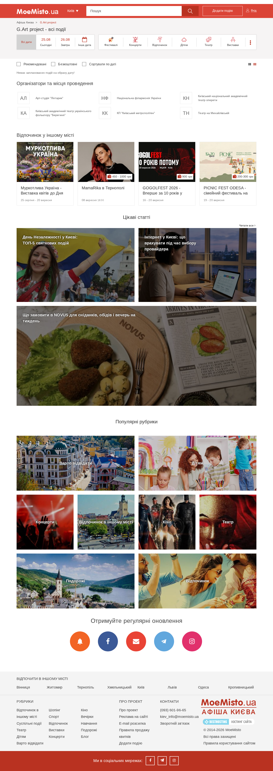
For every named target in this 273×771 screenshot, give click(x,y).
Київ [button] (71, 11)
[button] (250, 42)
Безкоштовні (67, 64)
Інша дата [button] (84, 45)
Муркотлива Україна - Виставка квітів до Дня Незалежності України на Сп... (44, 191)
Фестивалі (111, 45)
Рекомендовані (35, 64)
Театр (208, 45)
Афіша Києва (25, 22)
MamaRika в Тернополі (103, 188)
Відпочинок (159, 45)
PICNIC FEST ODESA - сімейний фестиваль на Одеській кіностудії (226, 191)
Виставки (233, 45)
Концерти (135, 45)
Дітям (184, 45)
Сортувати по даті (102, 64)
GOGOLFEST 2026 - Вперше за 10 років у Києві (162, 191)
